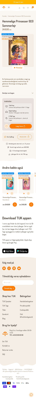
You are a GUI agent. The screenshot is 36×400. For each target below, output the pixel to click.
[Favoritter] (27, 7)
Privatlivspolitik (25, 306)
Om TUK (5, 341)
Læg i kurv (19, 126)
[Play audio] (7, 193)
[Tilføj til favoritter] (6, 126)
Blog (3, 318)
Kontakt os (6, 346)
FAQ (3, 354)
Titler (4, 310)
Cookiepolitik (24, 310)
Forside (4, 16)
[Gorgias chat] (31, 394)
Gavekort (5, 314)
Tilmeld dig (8, 288)
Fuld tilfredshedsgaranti (23, 379)
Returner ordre (7, 350)
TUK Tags (5, 306)
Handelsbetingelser (26, 301)
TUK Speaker (6, 301)
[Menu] (9, 7)
